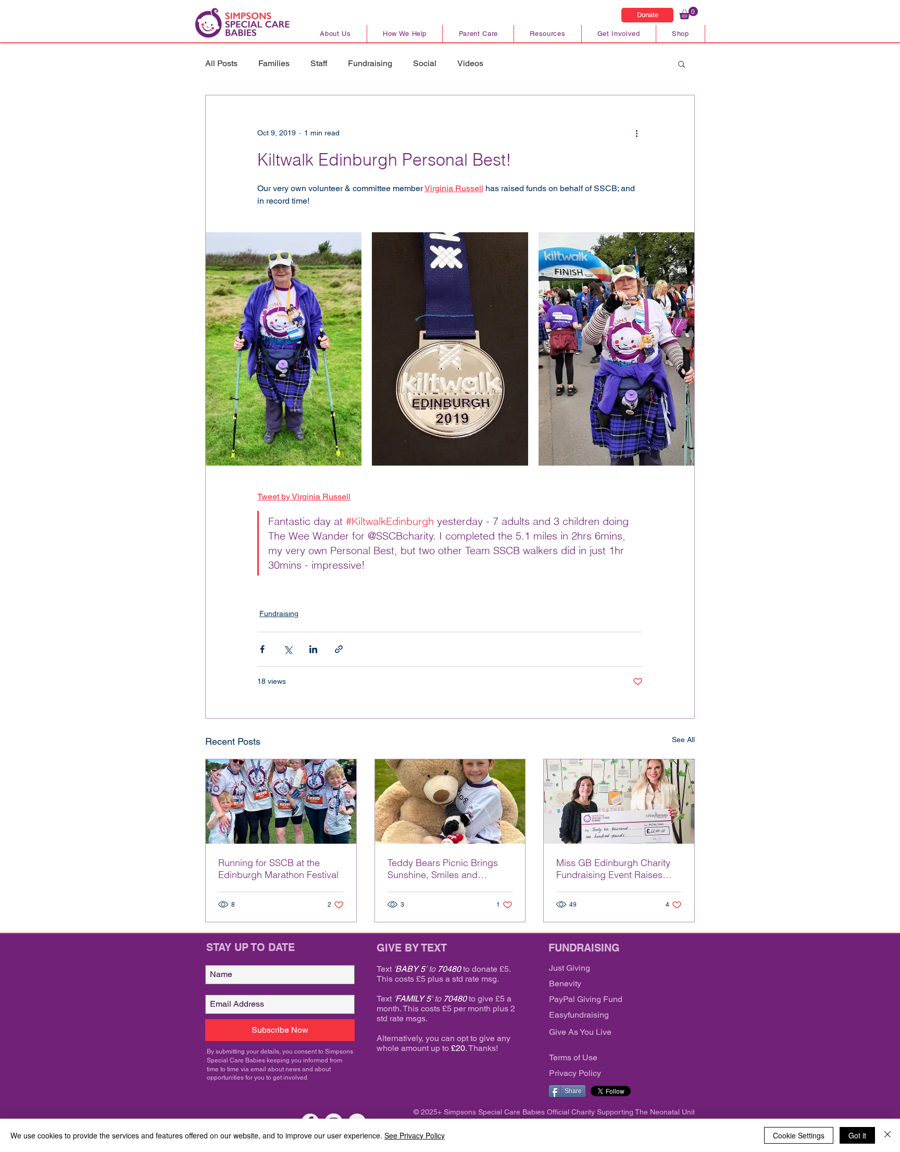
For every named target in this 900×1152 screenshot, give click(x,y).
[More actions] (636, 133)
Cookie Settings (798, 1135)
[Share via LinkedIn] (313, 649)
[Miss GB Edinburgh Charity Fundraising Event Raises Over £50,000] (619, 801)
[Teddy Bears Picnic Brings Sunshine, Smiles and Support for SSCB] (450, 801)
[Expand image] (283, 349)
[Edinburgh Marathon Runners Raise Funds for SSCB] (281, 801)
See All (683, 739)
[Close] (887, 1135)
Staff (318, 63)
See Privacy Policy (414, 1135)
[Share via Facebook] (262, 649)
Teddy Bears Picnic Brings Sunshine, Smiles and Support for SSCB (443, 869)
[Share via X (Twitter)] (288, 649)
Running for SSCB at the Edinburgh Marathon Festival (278, 869)
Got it (857, 1135)
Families (274, 63)
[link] (688, 13)
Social (424, 63)
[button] (681, 63)
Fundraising (370, 63)
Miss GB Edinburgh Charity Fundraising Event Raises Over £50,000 (613, 869)
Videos (470, 63)
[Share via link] (339, 649)
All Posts (221, 63)
